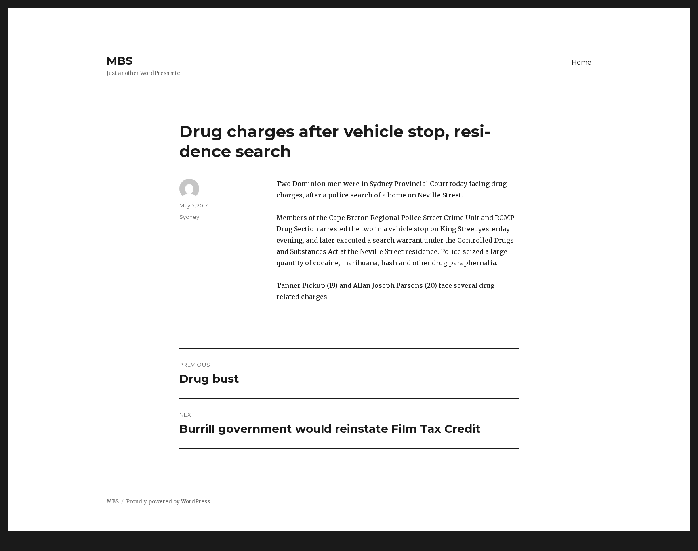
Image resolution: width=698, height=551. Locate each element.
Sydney (189, 217)
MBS (120, 60)
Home (581, 62)
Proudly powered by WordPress (168, 501)
